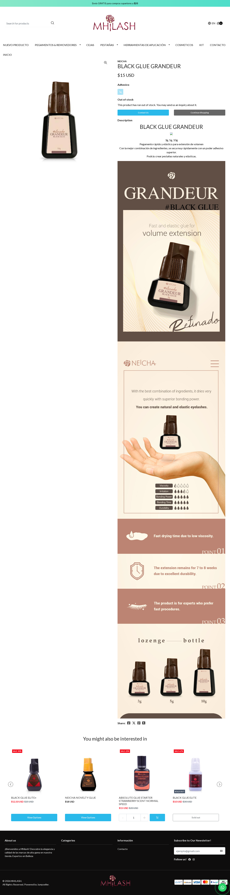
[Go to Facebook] (189, 860)
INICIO (7, 54)
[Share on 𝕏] (134, 723)
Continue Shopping (200, 112)
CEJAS (90, 44)
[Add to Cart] (157, 817)
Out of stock (126, 99)
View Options (34, 817)
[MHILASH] (115, 23)
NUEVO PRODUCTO (16, 44)
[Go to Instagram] (194, 860)
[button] (211, 23)
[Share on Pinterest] (138, 723)
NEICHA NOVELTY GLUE (80, 797)
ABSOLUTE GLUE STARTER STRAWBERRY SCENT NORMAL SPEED (138, 801)
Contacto (123, 849)
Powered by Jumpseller (36, 884)
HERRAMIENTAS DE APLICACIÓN (145, 44)
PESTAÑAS (107, 44)
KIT (201, 44)
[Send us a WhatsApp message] (222, 887)
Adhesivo (123, 84)
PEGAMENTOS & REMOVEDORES (56, 44)
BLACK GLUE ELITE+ (24, 797)
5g (120, 92)
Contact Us (143, 112)
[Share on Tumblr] (143, 723)
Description (125, 120)
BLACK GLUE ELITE (184, 797)
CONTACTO (217, 44)
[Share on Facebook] (128, 723)
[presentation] (10, 784)
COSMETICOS (184, 44)
